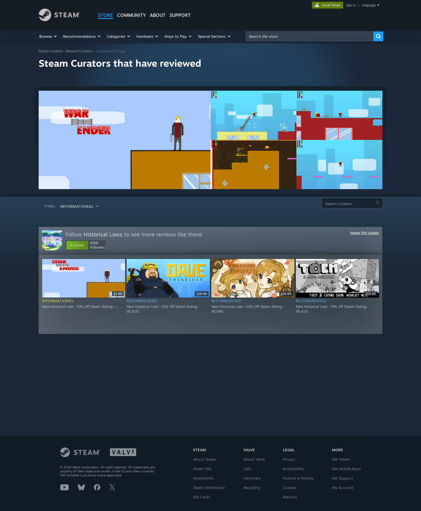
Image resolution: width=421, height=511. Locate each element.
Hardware (251, 478)
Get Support (342, 478)
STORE (105, 15)
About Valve (254, 459)
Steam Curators (51, 51)
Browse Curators (79, 51)
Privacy (289, 459)
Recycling (251, 487)
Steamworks (203, 478)
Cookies (289, 487)
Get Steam (341, 459)
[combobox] (309, 36)
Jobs (247, 468)
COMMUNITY (131, 15)
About (158, 15)
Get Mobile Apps (346, 468)
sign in (350, 5)
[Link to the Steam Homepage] (59, 19)
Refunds (290, 497)
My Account (342, 487)
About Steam (204, 459)
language (369, 5)
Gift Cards (201, 497)
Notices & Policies (298, 478)
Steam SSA (202, 468)
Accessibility (293, 468)
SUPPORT (180, 15)
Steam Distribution (209, 487)
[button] (48, 36)
